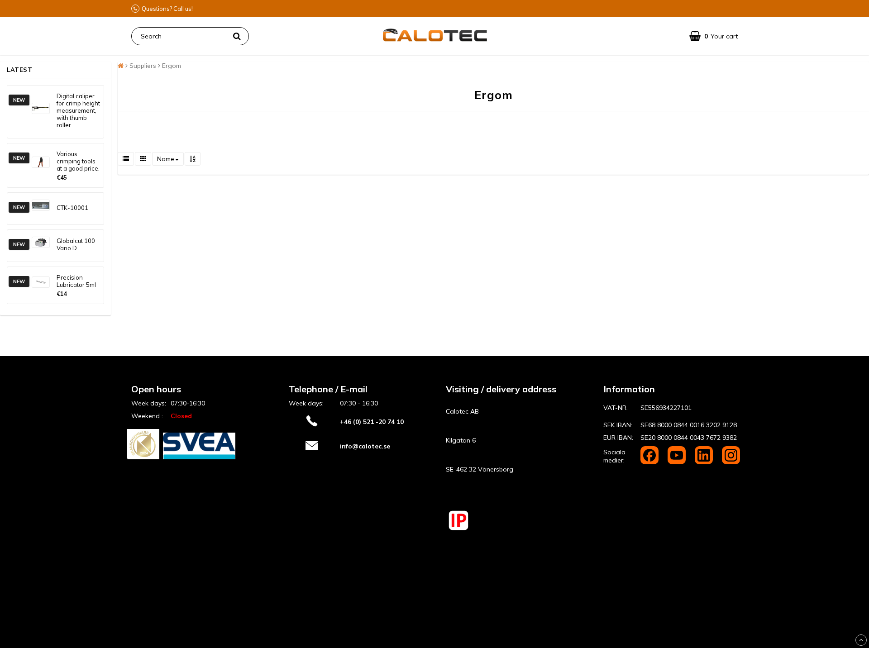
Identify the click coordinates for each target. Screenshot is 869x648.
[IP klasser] (458, 529)
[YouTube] (678, 462)
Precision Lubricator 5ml (76, 281)
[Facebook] (650, 462)
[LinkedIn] (705, 462)
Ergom (171, 66)
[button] (713, 36)
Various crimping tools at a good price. (78, 161)
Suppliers (142, 66)
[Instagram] (731, 462)
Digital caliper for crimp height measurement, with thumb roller (78, 110)
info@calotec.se (365, 446)
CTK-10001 (72, 207)
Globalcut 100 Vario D (76, 244)
